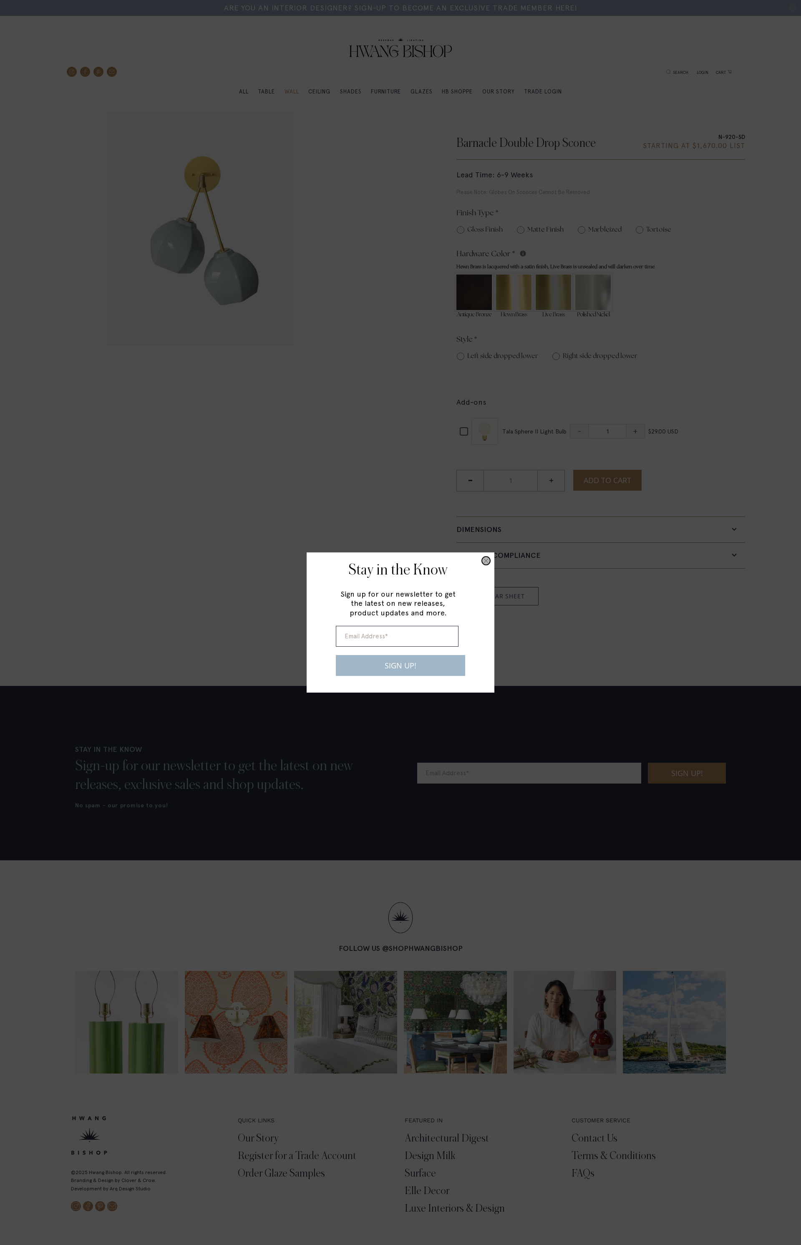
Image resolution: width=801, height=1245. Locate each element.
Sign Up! (400, 665)
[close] (486, 561)
